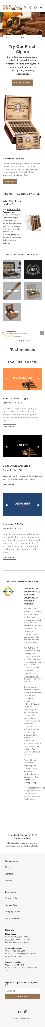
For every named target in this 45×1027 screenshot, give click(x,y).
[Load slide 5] (26, 341)
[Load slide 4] (23, 341)
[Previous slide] (7, 38)
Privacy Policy (11, 905)
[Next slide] (38, 38)
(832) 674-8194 (18, 965)
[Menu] (40, 7)
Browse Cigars (22, 83)
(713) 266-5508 (18, 951)
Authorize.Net (34, 620)
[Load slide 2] (23, 37)
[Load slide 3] (21, 341)
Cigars (8, 867)
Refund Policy (11, 898)
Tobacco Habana (26, 1019)
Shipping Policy (12, 911)
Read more (9, 426)
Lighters (9, 874)
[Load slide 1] (21, 37)
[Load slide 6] (28, 341)
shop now (10, 181)
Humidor (9, 880)
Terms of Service (13, 918)
